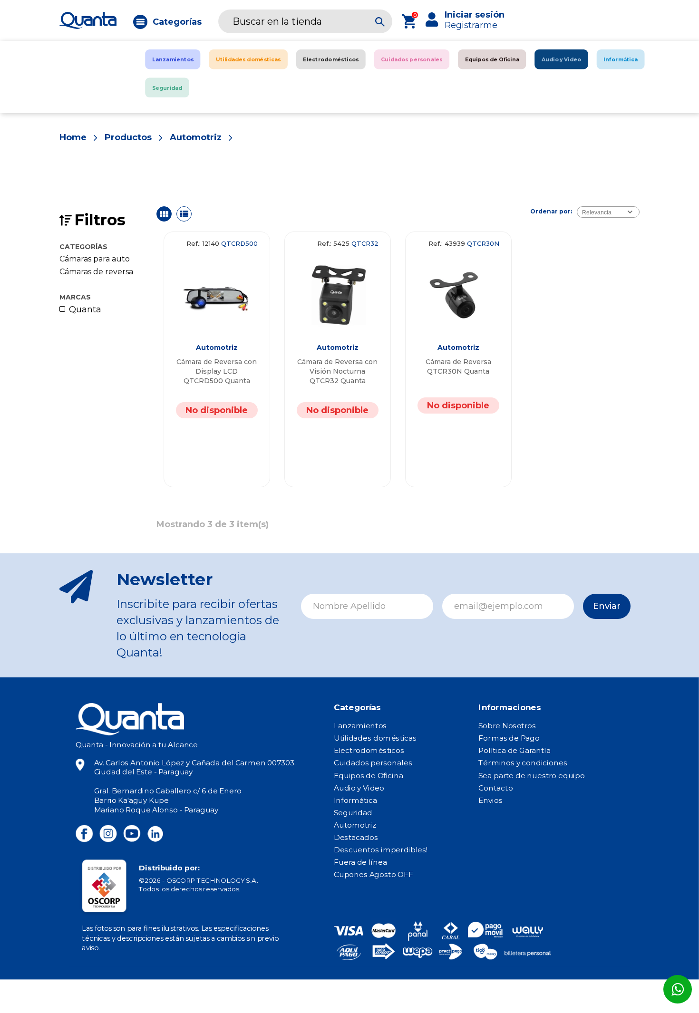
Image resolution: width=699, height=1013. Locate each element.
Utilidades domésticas (375, 738)
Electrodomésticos (369, 750)
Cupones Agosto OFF (373, 874)
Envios (490, 800)
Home (73, 137)
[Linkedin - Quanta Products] (155, 833)
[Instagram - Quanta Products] (107, 833)
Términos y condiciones (522, 763)
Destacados (356, 837)
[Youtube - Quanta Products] (131, 833)
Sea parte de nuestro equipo (531, 775)
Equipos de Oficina (368, 775)
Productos (128, 137)
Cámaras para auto (94, 259)
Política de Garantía (514, 750)
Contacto (495, 787)
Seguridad (353, 812)
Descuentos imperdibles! (381, 850)
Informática (355, 800)
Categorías (177, 22)
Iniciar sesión (475, 15)
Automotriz (196, 137)
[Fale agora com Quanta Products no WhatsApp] (677, 989)
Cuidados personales (373, 763)
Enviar (607, 606)
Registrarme (471, 25)
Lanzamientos (360, 726)
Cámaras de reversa (96, 272)
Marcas (75, 297)
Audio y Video (359, 787)
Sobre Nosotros (507, 726)
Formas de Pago (509, 738)
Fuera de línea (360, 862)
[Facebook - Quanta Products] (84, 833)
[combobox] (608, 212)
